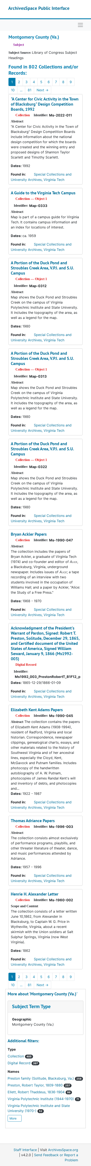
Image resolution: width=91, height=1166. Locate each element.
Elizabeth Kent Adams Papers (37, 709)
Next (42, 90)
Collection (20, 1056)
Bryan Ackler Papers (29, 534)
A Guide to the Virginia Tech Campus (43, 193)
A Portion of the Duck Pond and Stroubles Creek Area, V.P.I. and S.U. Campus (42, 268)
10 (13, 90)
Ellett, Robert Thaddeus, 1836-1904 (39, 1092)
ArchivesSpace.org (63, 1150)
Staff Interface (25, 1150)
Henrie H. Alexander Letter (34, 894)
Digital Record (23, 1063)
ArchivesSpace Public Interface (38, 8)
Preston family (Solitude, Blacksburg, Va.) (44, 1078)
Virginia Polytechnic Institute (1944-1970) (43, 1099)
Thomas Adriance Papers (33, 820)
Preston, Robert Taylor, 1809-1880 (39, 1085)
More (13, 1118)
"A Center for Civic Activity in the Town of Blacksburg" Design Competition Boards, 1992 (45, 104)
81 (29, 90)
